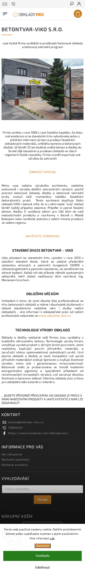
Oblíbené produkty (15, 464)
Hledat (42, 499)
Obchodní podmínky (15, 459)
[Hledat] (71, 4)
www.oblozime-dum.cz (55, 315)
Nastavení (42, 545)
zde (52, 538)
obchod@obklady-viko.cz (26, 422)
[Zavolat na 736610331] (14, 4)
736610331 (15, 427)
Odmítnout (42, 567)
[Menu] (5, 13)
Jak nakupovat (12, 454)
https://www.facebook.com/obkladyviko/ (38, 433)
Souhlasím (42, 556)
